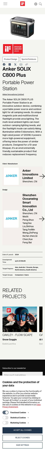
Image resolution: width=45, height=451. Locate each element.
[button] (34, 4)
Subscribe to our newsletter (14, 368)
